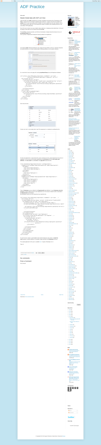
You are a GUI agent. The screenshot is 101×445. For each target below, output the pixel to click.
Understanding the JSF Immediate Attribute (77, 54)
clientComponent (72, 178)
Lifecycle (70, 235)
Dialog (70, 197)
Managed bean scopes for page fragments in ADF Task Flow (77, 89)
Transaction (71, 284)
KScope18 (71, 232)
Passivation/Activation (73, 256)
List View (24, 254)
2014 (70, 339)
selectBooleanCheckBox (73, 272)
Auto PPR (70, 162)
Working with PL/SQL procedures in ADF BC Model (74, 119)
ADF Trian (70, 153)
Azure (70, 166)
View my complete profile (72, 27)
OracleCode (71, 253)
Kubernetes (71, 233)
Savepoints (71, 271)
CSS (69, 187)
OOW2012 (71, 246)
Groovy (70, 213)
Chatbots (70, 176)
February (71, 335)
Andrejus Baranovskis (73, 349)
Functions (70, 211)
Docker (70, 198)
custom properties (72, 190)
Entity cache (71, 204)
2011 (70, 344)
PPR (69, 263)
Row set (70, 270)
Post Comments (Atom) (29, 296)
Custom (70, 188)
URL (69, 288)
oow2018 (70, 249)
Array (70, 159)
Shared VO (71, 278)
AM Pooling (71, 157)
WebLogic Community (73, 371)
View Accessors (72, 291)
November (72, 317)
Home (42, 294)
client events (71, 177)
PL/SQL (70, 257)
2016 (70, 314)
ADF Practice (32, 6)
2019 (70, 309)
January (71, 337)
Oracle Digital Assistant (73, 250)
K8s (69, 230)
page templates (71, 254)
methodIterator (71, 240)
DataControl (71, 191)
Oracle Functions (72, 251)
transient (70, 285)
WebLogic (70, 298)
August (71, 327)
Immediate (71, 216)
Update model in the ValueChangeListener (77, 65)
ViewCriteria (71, 295)
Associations (71, 160)
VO (69, 296)
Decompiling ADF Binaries (74, 354)
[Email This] (38, 253)
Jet (69, 226)
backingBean (71, 167)
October (71, 324)
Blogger (63, 436)
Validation (70, 289)
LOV (69, 237)
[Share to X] (41, 253)
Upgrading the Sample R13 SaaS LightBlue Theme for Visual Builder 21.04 (74, 362)
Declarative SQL (72, 194)
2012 (70, 342)
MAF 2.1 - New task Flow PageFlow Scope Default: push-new (74, 380)
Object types (71, 244)
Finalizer (70, 206)
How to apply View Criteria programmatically (77, 76)
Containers (71, 184)
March (71, 334)
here (40, 241)
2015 (70, 316)
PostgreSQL (71, 261)
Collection (70, 180)
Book (70, 171)
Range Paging (71, 267)
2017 (70, 312)
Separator (70, 274)
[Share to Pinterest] (43, 253)
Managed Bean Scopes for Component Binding (77, 138)
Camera (70, 173)
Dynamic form (71, 201)
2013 (70, 341)
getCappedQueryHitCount (73, 212)
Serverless (71, 275)
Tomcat (70, 282)
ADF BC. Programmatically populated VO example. (77, 42)
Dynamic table (71, 202)
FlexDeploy (71, 208)
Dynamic (70, 199)
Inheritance (71, 218)
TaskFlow (70, 281)
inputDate (70, 219)
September (72, 326)
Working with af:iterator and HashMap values (74, 129)
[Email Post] (36, 252)
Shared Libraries (72, 277)
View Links (71, 292)
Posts (70, 410)
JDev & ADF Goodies (73, 366)
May (71, 331)
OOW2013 (71, 247)
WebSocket (71, 299)
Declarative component (73, 192)
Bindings (70, 170)
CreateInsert (71, 185)
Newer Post (23, 294)
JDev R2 (70, 225)
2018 (70, 311)
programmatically (72, 265)
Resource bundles (72, 268)
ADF (69, 150)
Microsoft (77, 25)
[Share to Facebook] (42, 253)
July (71, 329)
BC (69, 169)
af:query (70, 156)
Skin (69, 279)
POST (70, 260)
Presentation (71, 264)
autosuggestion (71, 163)
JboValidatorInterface (73, 223)
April (71, 332)
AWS (70, 164)
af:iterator (70, 155)
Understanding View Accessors (77, 99)
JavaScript (71, 222)
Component (71, 181)
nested (70, 243)
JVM (69, 229)
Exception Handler (72, 205)
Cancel (70, 174)
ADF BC (70, 152)
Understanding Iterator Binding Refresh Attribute (77, 109)
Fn (69, 209)
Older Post (61, 294)
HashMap (70, 215)
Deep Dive (71, 195)
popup (70, 258)
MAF (69, 239)
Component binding (72, 183)
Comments (71, 412)
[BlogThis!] (40, 253)
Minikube (70, 242)
